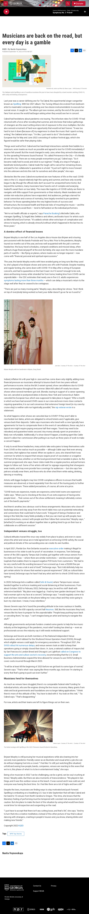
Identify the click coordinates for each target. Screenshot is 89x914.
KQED (21, 825)
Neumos (50, 609)
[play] (6, 11)
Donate (79, 3)
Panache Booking (51, 213)
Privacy (53, 886)
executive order (56, 548)
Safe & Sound (46, 582)
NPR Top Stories (16, 834)
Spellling (17, 104)
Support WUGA (38, 891)
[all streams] (85, 11)
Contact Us (37, 886)
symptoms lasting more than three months (23, 280)
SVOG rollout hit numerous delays (19, 645)
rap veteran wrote (63, 407)
